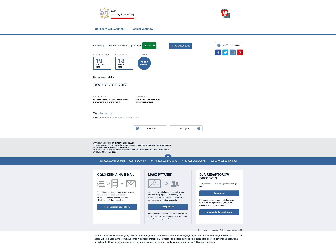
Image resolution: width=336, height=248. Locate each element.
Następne (184, 128)
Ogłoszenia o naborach (110, 29)
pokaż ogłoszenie (180, 46)
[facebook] (218, 52)
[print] (240, 52)
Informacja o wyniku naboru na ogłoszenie (117, 45)
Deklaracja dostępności (224, 161)
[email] (233, 52)
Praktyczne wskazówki (194, 161)
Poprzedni (151, 128)
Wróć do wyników (231, 45)
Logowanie (219, 193)
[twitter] (225, 52)
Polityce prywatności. (204, 242)
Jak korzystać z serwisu (164, 161)
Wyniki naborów (143, 29)
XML (241, 230)
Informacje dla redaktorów (219, 212)
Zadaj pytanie (167, 206)
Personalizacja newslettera (117, 207)
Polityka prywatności (229, 230)
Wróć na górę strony (168, 155)
